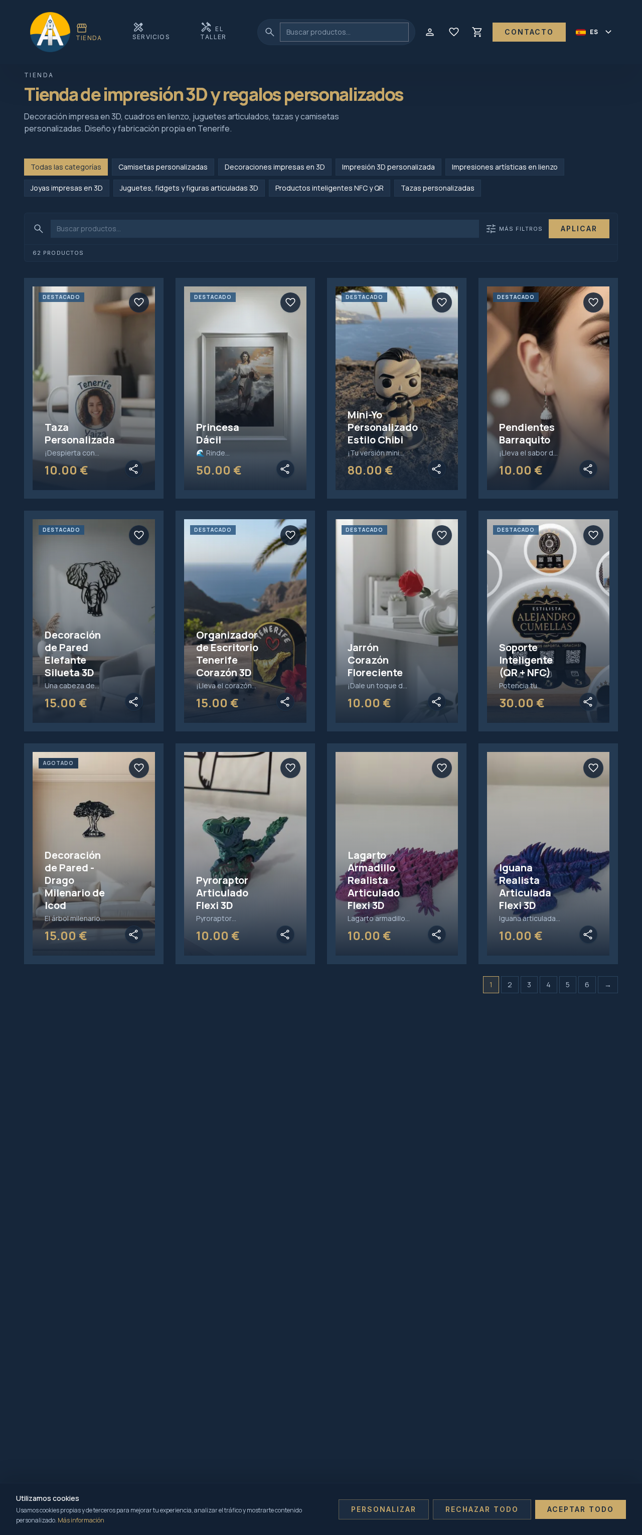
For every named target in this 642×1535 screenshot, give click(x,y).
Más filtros (514, 229)
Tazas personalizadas (437, 188)
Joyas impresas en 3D (67, 188)
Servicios (151, 31)
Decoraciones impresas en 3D (275, 167)
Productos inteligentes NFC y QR (329, 188)
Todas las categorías (66, 167)
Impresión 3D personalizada (388, 167)
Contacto (529, 32)
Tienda (89, 32)
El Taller (213, 31)
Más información (81, 1520)
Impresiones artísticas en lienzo (505, 167)
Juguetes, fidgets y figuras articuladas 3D (189, 188)
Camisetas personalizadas (163, 167)
